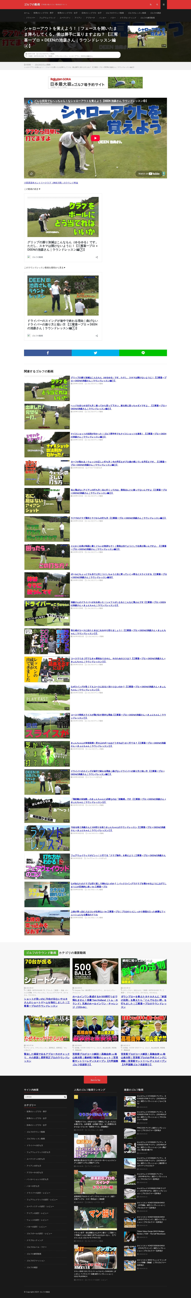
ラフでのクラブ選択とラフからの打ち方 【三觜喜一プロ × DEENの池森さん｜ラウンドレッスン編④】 (119, 518)
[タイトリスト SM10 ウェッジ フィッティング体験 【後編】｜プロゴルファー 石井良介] (130, 1265)
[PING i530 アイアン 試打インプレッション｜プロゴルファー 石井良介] (130, 1133)
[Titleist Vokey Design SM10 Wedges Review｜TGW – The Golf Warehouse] (130, 1236)
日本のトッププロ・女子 (92, 13)
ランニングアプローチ (54, 992)
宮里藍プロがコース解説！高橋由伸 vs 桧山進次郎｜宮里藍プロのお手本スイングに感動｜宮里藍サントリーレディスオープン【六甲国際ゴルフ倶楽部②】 (144, 1059)
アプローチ (90, 18)
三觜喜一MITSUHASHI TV (37, 56)
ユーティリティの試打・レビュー (40, 1206)
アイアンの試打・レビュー (37, 1213)
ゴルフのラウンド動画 (115, 13)
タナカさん (144, 992)
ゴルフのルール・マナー (37, 1247)
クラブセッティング (128, 18)
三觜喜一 (51, 56)
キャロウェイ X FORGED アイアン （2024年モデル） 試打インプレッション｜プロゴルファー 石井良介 (152, 1176)
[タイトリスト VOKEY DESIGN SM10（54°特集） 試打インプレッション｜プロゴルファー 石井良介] (130, 1207)
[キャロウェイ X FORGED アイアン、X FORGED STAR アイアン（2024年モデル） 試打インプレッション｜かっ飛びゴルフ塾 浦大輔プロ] (130, 1147)
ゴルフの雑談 (155, 13)
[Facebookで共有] (48, 353)
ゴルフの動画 (44, 1292)
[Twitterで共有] (95, 353)
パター (113, 18)
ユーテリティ (65, 18)
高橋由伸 (78, 1050)
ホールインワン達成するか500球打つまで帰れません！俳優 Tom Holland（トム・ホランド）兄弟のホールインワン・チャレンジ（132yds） (95, 1002)
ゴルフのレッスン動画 (137, 13)
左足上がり (137, 990)
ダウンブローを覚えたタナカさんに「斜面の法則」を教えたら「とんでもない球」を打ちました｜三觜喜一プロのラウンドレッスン (144, 1002)
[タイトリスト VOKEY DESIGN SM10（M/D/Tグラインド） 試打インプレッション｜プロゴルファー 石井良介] (130, 1222)
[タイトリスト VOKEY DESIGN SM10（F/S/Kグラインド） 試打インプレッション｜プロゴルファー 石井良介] (130, 1250)
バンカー (102, 18)
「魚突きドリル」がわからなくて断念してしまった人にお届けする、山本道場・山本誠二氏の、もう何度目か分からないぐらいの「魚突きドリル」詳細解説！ (95, 1124)
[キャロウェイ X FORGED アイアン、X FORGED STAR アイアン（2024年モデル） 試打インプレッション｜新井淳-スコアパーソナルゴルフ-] (130, 1163)
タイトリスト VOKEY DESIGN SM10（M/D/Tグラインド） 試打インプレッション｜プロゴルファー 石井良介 (152, 1219)
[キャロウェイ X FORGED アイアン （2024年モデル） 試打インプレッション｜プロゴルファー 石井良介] (130, 1179)
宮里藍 (77, 1047)
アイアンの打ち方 (34, 1166)
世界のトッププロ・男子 (44, 13)
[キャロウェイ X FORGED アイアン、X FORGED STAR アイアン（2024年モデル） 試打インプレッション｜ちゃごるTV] (130, 1101)
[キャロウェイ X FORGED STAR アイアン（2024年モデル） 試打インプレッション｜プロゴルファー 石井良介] (130, 1193)
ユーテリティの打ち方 (36, 1159)
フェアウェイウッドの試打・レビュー (42, 1200)
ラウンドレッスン (61, 56)
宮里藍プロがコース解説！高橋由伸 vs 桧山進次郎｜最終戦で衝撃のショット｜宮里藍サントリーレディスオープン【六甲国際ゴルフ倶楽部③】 (95, 1059)
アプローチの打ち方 (95, 467)
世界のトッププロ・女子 (68, 13)
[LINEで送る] (143, 353)
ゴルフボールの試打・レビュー (39, 1234)
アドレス (49, 990)
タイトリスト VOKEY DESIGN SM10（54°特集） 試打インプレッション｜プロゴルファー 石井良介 (151, 1205)
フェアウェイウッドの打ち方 (96, 858)
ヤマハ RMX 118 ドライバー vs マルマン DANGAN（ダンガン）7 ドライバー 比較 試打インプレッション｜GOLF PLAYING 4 (95, 1274)
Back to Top (95, 1080)
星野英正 (52, 1047)
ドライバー (30, 18)
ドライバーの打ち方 (95, 777)
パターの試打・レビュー (37, 1227)
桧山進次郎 (107, 1047)
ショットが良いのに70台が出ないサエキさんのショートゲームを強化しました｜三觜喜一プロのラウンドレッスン (47, 1002)
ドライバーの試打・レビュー (38, 1193)
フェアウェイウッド (47, 18)
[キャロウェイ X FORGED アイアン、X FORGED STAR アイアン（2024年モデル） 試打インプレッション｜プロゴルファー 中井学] (130, 1117)
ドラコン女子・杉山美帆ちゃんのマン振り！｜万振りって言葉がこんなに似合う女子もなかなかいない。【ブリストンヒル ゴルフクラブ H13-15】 (95, 1235)
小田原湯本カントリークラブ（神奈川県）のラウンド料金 (51, 183)
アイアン (78, 18)
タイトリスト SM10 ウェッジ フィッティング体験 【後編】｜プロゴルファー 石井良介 (151, 1262)
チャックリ (30, 1047)
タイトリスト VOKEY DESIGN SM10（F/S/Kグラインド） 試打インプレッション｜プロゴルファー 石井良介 (151, 1248)
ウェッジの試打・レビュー (37, 1220)
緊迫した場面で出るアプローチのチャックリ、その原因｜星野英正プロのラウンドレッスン (47, 1057)
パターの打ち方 (33, 1186)
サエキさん (32, 995)
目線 (62, 990)
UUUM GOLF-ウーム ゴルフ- (91, 1047)
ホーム (26, 13)
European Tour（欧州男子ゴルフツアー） (89, 990)
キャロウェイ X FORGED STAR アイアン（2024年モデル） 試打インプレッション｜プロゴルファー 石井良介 (152, 1191)
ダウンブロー (128, 990)
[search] (65, 1097)
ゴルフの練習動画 (147, 18)
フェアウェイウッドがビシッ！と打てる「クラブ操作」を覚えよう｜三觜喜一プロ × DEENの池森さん (118, 855)
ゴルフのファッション (36, 1261)
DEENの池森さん (87, 56)
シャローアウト (74, 56)
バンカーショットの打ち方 (37, 1179)
